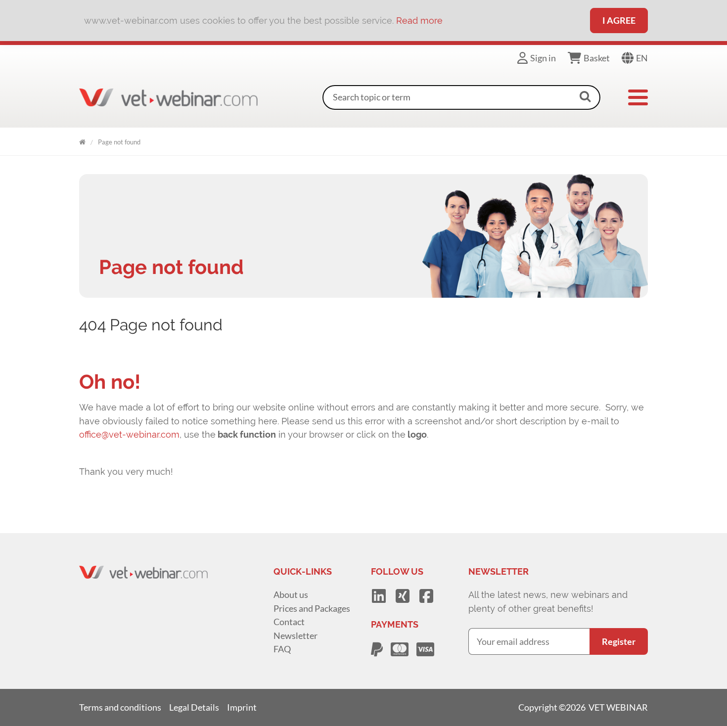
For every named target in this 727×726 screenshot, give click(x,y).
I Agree (619, 20)
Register (619, 641)
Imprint (242, 707)
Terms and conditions (120, 707)
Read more (419, 20)
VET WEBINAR (82, 140)
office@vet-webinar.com (129, 434)
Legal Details (194, 707)
